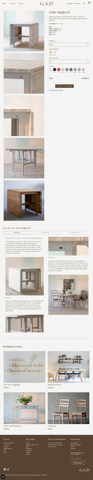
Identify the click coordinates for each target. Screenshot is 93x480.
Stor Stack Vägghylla (12, 385)
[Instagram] (8, 469)
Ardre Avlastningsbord (12, 426)
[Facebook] (5, 469)
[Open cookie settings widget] (3, 477)
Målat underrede (54, 58)
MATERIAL (55, 41)
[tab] (17, 232)
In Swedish (77, 3)
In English (69, 3)
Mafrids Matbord (54, 385)
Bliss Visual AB (42, 475)
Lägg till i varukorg (64, 86)
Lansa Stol (52, 426)
